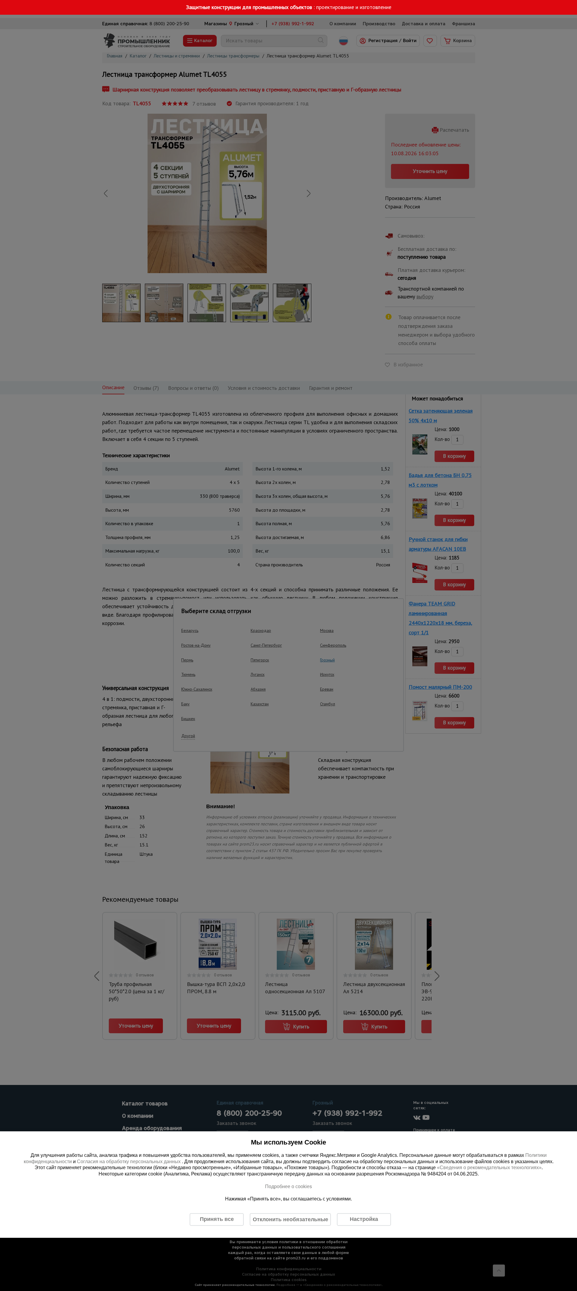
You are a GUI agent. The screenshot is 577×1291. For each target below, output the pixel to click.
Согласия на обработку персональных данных (129, 1161)
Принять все (217, 1219)
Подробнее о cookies (288, 1186)
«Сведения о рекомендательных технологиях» (489, 1167)
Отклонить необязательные (290, 1219)
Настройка (364, 1219)
